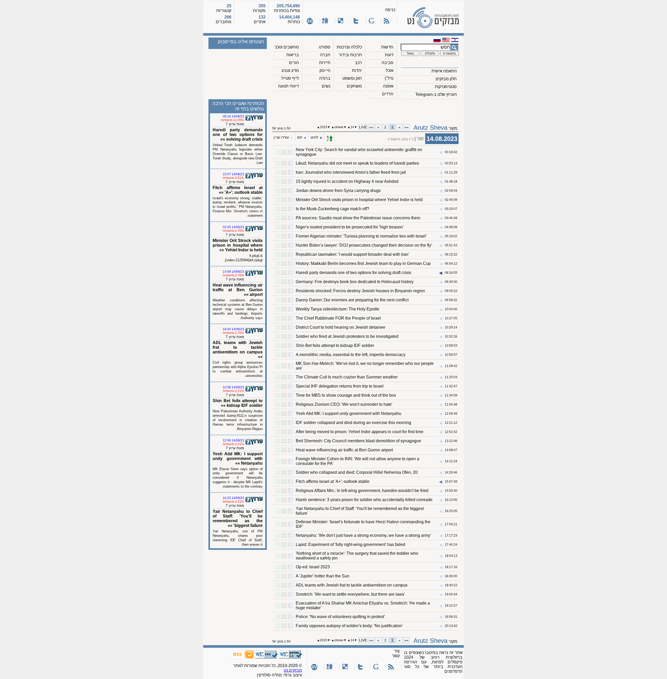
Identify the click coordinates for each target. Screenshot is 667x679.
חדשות (387, 47)
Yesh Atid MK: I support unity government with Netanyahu (348, 413)
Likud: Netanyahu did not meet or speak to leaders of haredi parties (357, 163)
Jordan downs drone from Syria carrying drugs (338, 190)
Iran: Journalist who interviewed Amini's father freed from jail (351, 172)
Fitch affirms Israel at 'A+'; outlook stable (332, 481)
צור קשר (396, 653)
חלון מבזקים (446, 79)
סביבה (387, 62)
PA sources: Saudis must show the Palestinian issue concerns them (358, 218)
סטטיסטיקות (446, 86)
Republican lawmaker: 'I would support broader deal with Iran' (352, 254)
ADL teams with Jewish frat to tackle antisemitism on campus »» (238, 349)
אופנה (388, 86)
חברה (325, 55)
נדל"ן (389, 78)
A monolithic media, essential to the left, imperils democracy (350, 354)
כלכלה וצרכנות (349, 47)
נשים (326, 86)
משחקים (354, 86)
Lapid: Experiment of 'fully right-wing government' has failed (350, 544)
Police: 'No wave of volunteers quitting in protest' (340, 616)
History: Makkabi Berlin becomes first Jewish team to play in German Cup (363, 263)
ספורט (324, 47)
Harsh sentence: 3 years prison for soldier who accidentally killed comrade (364, 499)
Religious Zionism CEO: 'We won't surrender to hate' (344, 404)
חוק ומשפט (352, 78)
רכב (358, 62)
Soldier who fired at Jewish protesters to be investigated (347, 336)
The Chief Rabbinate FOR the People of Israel (338, 318)
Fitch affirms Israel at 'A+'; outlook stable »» (238, 190)
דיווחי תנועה (288, 86)
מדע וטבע (290, 70)
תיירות (324, 62)
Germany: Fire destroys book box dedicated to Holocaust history (354, 281)
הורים (294, 62)
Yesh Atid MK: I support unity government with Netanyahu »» (238, 458)
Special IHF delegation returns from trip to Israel (340, 386)
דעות (389, 55)
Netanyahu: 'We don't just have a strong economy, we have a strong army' (363, 535)
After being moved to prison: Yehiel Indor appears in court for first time (359, 431)
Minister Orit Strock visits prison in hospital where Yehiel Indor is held (359, 199)
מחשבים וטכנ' (286, 47)
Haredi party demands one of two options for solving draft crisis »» (238, 134)
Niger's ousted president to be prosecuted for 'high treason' (350, 227)
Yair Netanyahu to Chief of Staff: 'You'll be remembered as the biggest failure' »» (238, 518)
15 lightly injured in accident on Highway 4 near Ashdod (347, 181)
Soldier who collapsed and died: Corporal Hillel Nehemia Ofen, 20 (357, 472)
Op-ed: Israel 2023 (313, 567)
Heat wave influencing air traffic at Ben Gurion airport (344, 450)
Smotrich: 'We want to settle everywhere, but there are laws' (350, 594)
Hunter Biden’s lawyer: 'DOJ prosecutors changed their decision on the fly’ (364, 245)
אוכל (389, 70)
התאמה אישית (444, 71)
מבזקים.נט (293, 670)
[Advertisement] (366, 109)
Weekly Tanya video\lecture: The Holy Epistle (337, 309)
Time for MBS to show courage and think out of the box (346, 395)
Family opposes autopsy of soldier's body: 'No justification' (349, 626)
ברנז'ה (324, 78)
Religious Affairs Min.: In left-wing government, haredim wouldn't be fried (362, 490)
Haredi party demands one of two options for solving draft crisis (353, 272)
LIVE (363, 127)
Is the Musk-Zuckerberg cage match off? (332, 209)
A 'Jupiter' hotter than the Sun (322, 576)
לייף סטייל (290, 78)
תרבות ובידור (350, 55)
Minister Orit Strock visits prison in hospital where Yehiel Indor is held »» (238, 245)
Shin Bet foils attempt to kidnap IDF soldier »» (238, 403)
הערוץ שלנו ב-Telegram (436, 94)
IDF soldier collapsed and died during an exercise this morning (353, 422)
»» (371, 127)
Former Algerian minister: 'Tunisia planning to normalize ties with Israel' (361, 236)
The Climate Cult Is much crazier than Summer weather (347, 377)
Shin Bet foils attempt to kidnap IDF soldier (335, 345)
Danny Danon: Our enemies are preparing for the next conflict (352, 300)
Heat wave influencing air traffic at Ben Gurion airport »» (238, 290)
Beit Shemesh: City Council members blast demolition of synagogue (358, 441)
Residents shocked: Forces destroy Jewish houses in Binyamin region (360, 291)
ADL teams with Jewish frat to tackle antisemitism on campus (351, 585)
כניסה (390, 10)
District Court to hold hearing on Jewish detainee (340, 327)
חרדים (387, 94)
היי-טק (324, 70)
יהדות (357, 70)
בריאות (292, 55)
